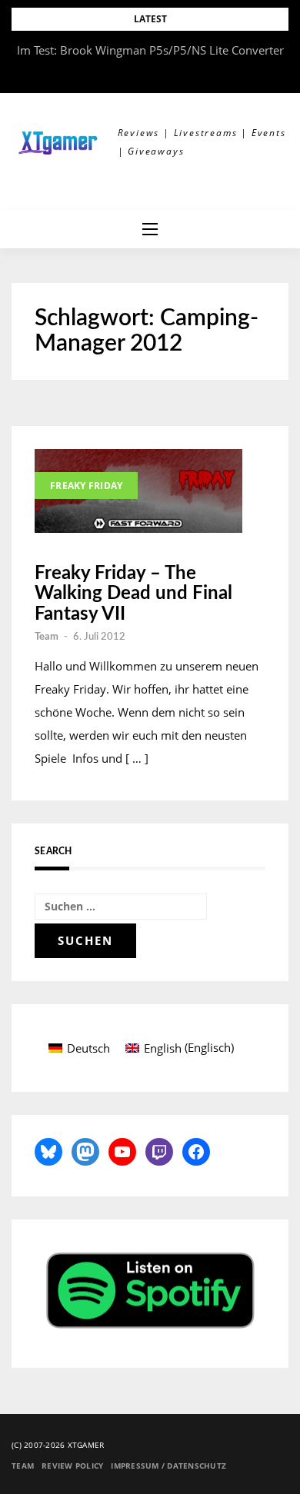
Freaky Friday (86, 485)
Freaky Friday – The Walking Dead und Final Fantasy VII (133, 594)
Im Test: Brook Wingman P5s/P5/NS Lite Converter (150, 50)
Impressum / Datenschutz (168, 1465)
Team (46, 637)
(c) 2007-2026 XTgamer (58, 1444)
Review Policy (72, 1465)
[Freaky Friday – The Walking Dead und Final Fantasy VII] (138, 491)
